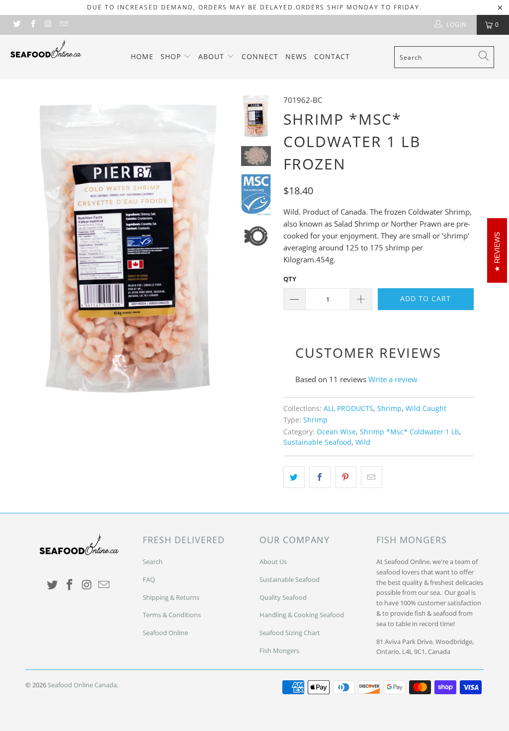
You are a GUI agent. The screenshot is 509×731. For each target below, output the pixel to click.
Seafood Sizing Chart (289, 632)
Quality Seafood (283, 597)
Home (142, 56)
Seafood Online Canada (82, 684)
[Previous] (36, 247)
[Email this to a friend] (371, 477)
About (212, 56)
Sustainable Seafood (317, 442)
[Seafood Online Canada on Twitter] (16, 24)
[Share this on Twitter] (294, 477)
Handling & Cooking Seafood (301, 614)
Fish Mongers (279, 650)
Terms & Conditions (172, 614)
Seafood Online (165, 632)
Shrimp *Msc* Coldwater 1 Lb (409, 431)
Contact (332, 56)
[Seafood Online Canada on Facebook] (32, 24)
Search (153, 561)
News (296, 56)
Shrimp (389, 408)
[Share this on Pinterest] (345, 477)
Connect (260, 56)
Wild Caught (426, 408)
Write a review (393, 379)
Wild (362, 442)
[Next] (220, 247)
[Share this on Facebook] (320, 477)
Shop (172, 56)
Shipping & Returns (171, 597)
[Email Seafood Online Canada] (63, 24)
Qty (289, 278)
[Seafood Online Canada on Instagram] (48, 24)
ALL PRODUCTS (348, 408)
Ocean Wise (336, 431)
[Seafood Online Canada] (46, 48)
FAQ (149, 579)
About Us (273, 561)
